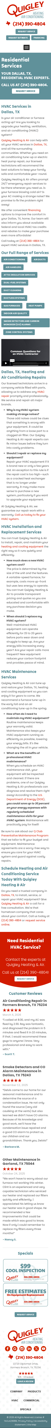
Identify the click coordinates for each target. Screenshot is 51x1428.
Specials (25, 1409)
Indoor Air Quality (15, 313)
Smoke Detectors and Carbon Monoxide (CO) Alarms (21, 323)
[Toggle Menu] (26, 47)
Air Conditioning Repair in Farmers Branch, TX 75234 (25, 1002)
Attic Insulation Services (19, 274)
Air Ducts (40, 259)
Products (34, 1391)
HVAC (15, 1400)
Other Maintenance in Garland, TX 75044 (21, 1161)
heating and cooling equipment (22, 546)
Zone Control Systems (19, 332)
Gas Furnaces (12, 305)
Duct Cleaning (12, 290)
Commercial (31, 1400)
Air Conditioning (14, 259)
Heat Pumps (35, 305)
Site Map (31, 1424)
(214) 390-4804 (29, 24)
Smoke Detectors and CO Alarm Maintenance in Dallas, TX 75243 (24, 1071)
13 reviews (28, 1377)
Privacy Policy (25, 1420)
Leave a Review (25, 1381)
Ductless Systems (14, 297)
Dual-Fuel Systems (15, 282)
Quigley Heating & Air (15, 140)
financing (34, 210)
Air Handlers (13, 267)
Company (16, 1391)
